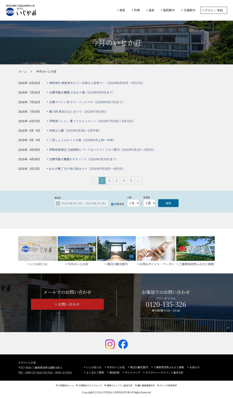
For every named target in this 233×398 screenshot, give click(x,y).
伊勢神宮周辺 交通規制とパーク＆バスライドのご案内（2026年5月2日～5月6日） (102, 150)
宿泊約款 (114, 372)
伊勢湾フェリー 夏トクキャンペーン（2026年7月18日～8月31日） (92, 121)
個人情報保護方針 (146, 385)
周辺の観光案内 (139, 367)
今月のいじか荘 (116, 367)
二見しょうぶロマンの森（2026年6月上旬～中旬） (82, 140)
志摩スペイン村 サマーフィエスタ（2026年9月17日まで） (87, 102)
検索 (168, 203)
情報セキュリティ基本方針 (120, 385)
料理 (137, 10)
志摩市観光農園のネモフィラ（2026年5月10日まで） (83, 159)
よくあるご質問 (95, 372)
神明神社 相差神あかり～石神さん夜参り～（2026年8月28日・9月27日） (97, 83)
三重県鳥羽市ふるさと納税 (168, 367)
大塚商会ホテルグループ (90, 385)
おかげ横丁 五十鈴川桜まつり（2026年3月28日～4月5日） (87, 169)
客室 (122, 10)
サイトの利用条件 (168, 385)
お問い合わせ (69, 304)
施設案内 (169, 10)
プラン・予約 (213, 10)
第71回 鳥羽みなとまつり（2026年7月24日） (78, 111)
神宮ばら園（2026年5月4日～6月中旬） (75, 130)
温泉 (151, 10)
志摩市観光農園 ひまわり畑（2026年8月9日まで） (82, 92)
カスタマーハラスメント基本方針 (164, 372)
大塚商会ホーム (66, 385)
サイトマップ (132, 372)
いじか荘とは (93, 367)
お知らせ (194, 367)
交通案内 (189, 10)
